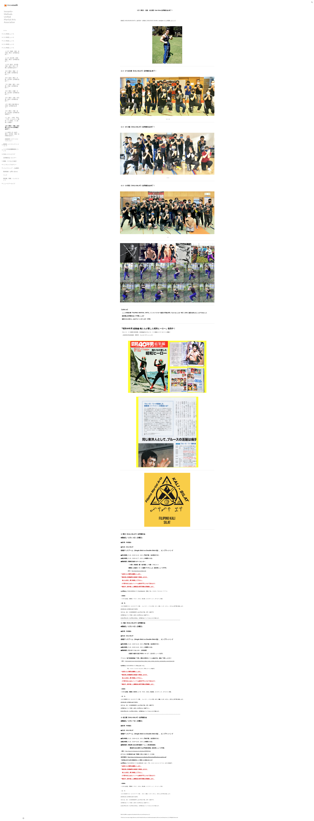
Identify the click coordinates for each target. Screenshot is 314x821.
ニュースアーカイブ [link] (9, 183)
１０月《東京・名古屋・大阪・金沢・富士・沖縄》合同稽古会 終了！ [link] (12, 66)
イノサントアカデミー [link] (9, 164)
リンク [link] (5, 175)
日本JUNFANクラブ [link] (9, 154)
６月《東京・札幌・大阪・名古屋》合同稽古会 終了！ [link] (12, 92)
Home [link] (5, 30)
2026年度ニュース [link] (8, 34)
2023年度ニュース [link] (8, 44)
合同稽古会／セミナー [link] (9, 157)
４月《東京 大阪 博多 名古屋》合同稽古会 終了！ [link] (12, 105)
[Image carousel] (167, 98)
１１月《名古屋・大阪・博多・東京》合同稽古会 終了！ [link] (12, 59)
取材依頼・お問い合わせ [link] (10, 171)
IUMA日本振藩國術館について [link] (10, 149)
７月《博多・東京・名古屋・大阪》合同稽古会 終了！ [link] (12, 86)
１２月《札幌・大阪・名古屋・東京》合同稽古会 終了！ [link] (12, 52)
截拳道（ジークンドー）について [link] (11, 144)
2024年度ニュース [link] (8, 41)
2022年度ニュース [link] (8, 47)
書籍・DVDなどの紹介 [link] (10, 161)
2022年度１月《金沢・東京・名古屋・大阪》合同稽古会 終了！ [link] (12, 134)
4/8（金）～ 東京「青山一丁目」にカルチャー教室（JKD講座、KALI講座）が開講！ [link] (12, 120)
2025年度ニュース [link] (8, 37)
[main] (171, 9)
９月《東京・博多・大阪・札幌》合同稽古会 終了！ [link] (11, 72)
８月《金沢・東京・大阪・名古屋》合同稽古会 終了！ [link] (12, 79)
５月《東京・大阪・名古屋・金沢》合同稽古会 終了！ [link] (12, 99)
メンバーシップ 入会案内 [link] (11, 168)
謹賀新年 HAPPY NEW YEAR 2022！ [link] (11, 139)
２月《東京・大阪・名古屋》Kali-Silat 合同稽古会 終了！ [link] (12, 127)
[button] (312, 2)
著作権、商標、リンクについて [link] (11, 179)
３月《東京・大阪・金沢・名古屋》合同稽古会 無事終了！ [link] (12, 112)
